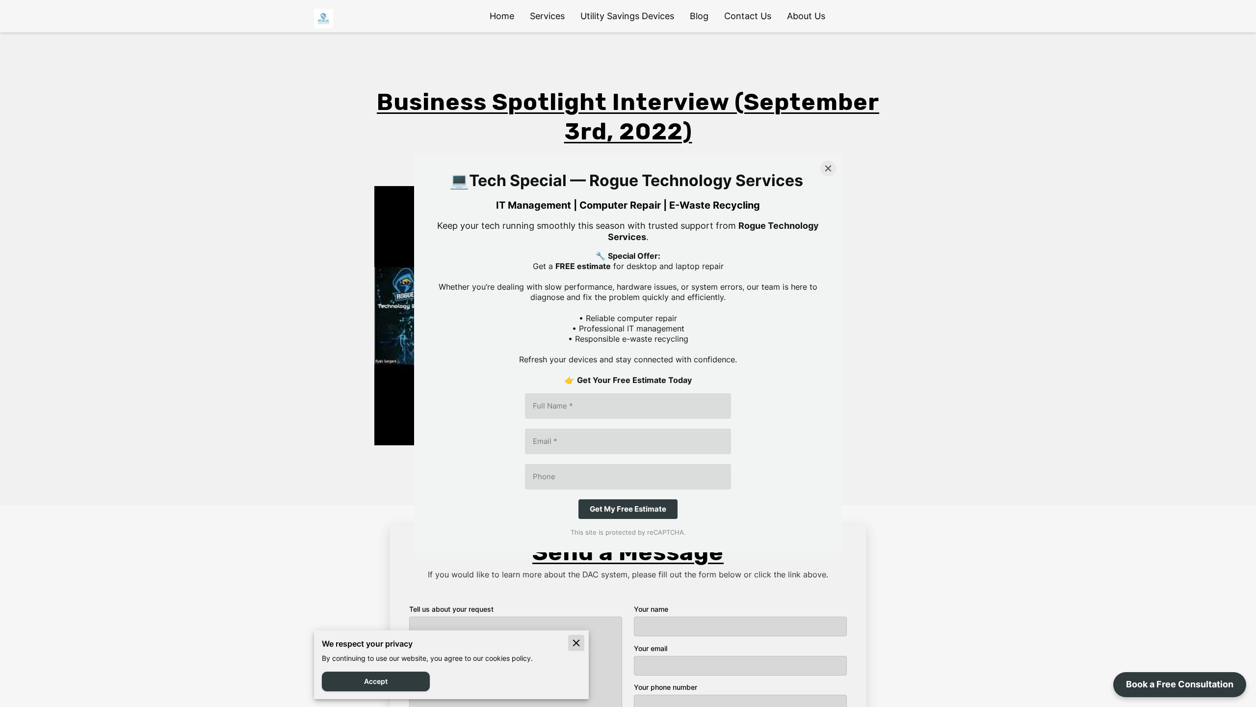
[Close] (828, 168)
